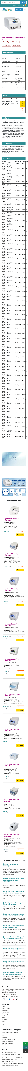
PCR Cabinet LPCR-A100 (8, 1061)
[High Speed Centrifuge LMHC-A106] (14, 755)
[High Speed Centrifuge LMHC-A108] (14, 790)
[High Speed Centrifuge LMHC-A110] (14, 825)
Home (3, 1006)
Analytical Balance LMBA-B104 (10, 1065)
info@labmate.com (9, 992)
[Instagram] (13, 999)
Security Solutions (6, 1012)
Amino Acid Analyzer (7, 1041)
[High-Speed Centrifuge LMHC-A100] (14, 685)
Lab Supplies (5, 1010)
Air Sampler (5, 1036)
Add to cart (22, 103)
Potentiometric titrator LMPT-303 (11, 1054)
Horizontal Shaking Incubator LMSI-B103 (12, 1063)
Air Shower (4, 1037)
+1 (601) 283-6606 (9, 994)
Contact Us (5, 1023)
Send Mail (15, 42)
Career (4, 1021)
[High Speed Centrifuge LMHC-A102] (14, 615)
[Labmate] (6, 9)
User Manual (5, 1015)
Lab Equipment (6, 1008)
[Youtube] (16, 999)
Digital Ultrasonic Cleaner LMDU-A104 (12, 1056)
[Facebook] (3, 999)
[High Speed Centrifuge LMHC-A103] (14, 580)
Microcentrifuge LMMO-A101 (9, 1059)
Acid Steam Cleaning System (10, 1032)
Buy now (22, 109)
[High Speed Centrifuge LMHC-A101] (14, 720)
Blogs (3, 1017)
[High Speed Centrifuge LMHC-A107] (14, 650)
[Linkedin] (10, 999)
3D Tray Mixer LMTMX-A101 (9, 1052)
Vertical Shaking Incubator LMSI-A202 (12, 1058)
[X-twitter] (6, 999)
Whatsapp (7, 45)
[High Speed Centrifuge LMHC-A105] (14, 510)
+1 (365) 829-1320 (10, 996)
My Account (17, 5)
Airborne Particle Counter (8, 1039)
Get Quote (19, 9)
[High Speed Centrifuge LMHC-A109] (14, 545)
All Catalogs (5, 1014)
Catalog (6, 42)
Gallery (4, 1025)
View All (4, 1045)
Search (23, 2)
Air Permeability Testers (8, 1034)
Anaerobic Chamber (7, 1043)
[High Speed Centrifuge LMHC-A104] (12, 23)
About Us (4, 1019)
